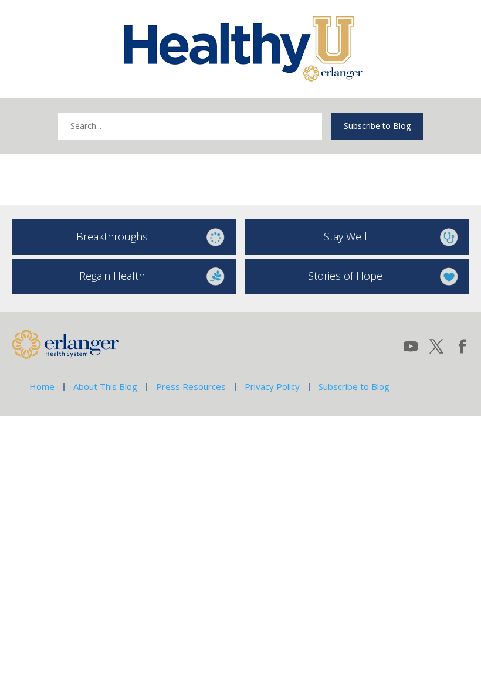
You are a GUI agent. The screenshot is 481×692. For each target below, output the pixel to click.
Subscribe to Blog (377, 125)
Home (42, 386)
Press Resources (191, 386)
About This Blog (105, 386)
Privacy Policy (272, 386)
